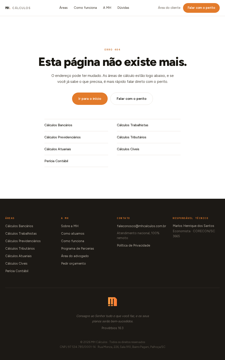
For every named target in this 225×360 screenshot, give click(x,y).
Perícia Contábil (56, 161)
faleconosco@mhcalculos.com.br (141, 226)
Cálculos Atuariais (57, 149)
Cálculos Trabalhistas (132, 125)
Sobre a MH (69, 226)
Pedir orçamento (73, 263)
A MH (107, 8)
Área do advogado (75, 256)
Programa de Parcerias (77, 249)
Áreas (63, 8)
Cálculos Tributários (131, 137)
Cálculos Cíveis (128, 149)
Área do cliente (169, 8)
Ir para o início (89, 98)
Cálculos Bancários (58, 125)
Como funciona (85, 8)
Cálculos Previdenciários (62, 137)
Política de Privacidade (133, 245)
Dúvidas (123, 8)
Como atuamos (72, 234)
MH (18, 8)
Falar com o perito (201, 8)
